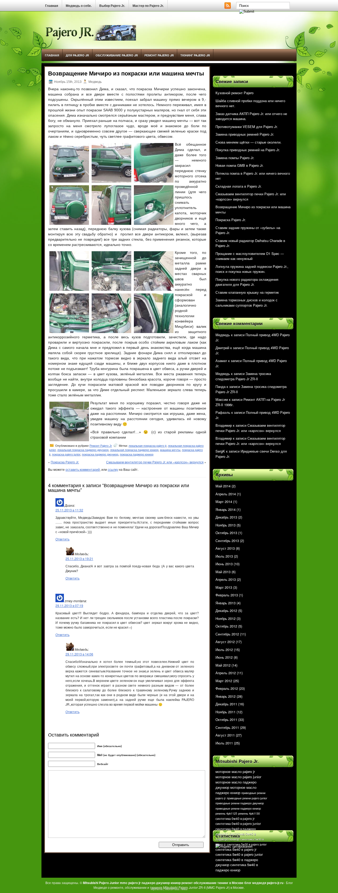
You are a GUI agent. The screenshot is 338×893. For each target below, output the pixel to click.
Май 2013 (223, 571)
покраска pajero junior (66, 454)
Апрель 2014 (225, 493)
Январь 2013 (225, 602)
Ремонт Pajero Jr (159, 55)
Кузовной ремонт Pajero (234, 92)
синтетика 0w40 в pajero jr (235, 818)
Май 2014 (223, 485)
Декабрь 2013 (226, 517)
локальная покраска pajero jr (147, 445)
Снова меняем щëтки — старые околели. (248, 142)
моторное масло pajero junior (238, 776)
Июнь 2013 (224, 563)
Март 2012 (223, 680)
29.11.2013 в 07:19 (69, 605)
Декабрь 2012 (226, 610)
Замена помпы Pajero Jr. (234, 157)
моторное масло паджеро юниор (235, 790)
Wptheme (157, 889)
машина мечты (170, 450)
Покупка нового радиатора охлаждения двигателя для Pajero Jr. (246, 282)
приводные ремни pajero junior (247, 798)
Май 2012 (223, 665)
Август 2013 (225, 548)
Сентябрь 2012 (227, 633)
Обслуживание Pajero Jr (117, 55)
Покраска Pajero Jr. (65, 462)
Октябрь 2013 (226, 532)
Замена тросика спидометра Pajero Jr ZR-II (243, 376)
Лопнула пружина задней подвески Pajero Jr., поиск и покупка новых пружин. (251, 269)
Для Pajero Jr (77, 55)
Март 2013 (223, 587)
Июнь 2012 (224, 657)
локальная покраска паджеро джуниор (83, 450)
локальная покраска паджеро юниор (134, 450)
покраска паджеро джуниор (100, 454)
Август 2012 (225, 641)
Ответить (62, 539)
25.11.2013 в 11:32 (69, 510)
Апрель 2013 (225, 579)
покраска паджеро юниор (136, 454)
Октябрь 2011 (226, 719)
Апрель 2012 (225, 672)
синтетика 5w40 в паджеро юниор (236, 867)
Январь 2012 (225, 696)
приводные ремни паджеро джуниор (239, 803)
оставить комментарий (82, 469)
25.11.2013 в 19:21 (79, 558)
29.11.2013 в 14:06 (79, 654)
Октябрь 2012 (226, 626)
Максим (221, 399)
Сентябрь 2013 (227, 540)
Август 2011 (225, 735)
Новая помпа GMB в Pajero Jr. (239, 165)
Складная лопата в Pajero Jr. (238, 186)
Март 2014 (223, 501)
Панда (220, 386)
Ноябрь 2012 (225, 618)
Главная (51, 6)
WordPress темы (176, 889)
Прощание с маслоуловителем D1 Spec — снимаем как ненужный (249, 256)
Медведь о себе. (79, 6)
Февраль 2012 (226, 688)
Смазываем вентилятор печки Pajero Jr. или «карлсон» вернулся (155, 462)
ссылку (113, 469)
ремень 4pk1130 (249, 813)
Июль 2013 (224, 556)
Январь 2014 (225, 509)
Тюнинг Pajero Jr (195, 55)
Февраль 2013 (226, 594)
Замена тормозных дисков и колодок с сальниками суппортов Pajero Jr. (246, 302)
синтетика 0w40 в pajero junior (238, 823)
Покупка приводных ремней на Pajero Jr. (247, 149)
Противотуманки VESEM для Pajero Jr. (246, 126)
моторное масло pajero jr (235, 771)
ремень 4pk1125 (226, 813)
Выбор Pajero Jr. (112, 6)
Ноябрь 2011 (225, 711)
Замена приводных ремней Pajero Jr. (244, 134)
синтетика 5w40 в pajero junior (239, 854)
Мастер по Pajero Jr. (148, 6)
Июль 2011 (224, 742)
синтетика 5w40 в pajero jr (235, 849)
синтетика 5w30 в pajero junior (247, 844)
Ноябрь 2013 (225, 525)
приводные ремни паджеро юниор (238, 808)
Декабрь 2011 (226, 703)
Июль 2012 (224, 649)
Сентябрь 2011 (227, 727)
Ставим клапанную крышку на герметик (247, 292)
